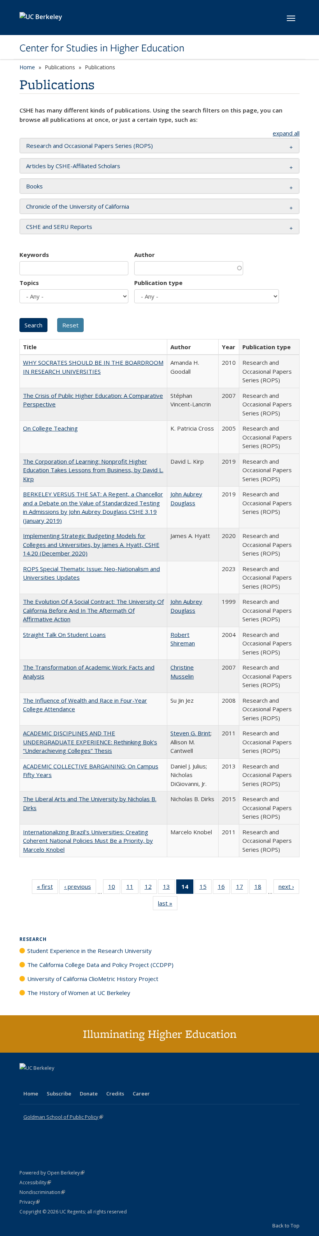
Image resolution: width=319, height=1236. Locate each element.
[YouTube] (57, 1081)
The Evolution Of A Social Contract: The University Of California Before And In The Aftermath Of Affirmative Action (93, 610)
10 (114, 888)
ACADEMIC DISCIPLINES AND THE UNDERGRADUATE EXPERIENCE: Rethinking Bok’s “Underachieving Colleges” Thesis (90, 741)
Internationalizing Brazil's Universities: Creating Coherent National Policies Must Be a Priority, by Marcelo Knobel (88, 840)
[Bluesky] (87, 1081)
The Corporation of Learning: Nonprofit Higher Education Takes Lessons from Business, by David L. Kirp (93, 470)
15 (206, 888)
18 (260, 888)
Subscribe (59, 1093)
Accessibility (35, 1182)
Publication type (158, 283)
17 (242, 888)
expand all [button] (286, 133)
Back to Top (286, 1225)
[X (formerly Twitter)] (26, 1081)
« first (47, 888)
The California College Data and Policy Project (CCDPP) (100, 965)
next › (289, 888)
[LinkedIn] (42, 1081)
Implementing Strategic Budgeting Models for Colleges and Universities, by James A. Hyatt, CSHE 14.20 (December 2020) (91, 544)
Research (33, 939)
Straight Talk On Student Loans (64, 634)
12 (151, 888)
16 (224, 888)
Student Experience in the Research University (89, 951)
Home (27, 67)
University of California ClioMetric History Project (92, 979)
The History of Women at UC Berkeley (78, 993)
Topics (29, 283)
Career (141, 1093)
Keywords (34, 254)
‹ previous (80, 888)
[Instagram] (72, 1081)
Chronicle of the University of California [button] (77, 206)
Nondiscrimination (42, 1192)
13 (169, 888)
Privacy (29, 1202)
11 (132, 888)
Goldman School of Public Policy (63, 1116)
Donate (89, 1093)
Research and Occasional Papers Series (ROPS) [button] (89, 145)
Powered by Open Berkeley (51, 1172)
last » (167, 905)
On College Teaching (50, 428)
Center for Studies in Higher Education (101, 48)
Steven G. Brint (190, 733)
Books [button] (34, 186)
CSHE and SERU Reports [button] (59, 226)
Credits (115, 1093)
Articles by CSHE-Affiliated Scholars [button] (73, 166)
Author (144, 254)
